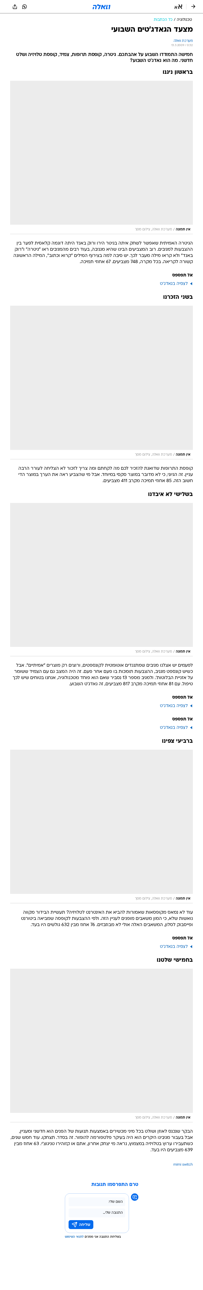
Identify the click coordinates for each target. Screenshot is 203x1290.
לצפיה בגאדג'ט (174, 284)
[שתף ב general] (15, 6)
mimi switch (183, 1164)
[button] (178, 6)
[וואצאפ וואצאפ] (24, 6)
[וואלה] (101, 6)
